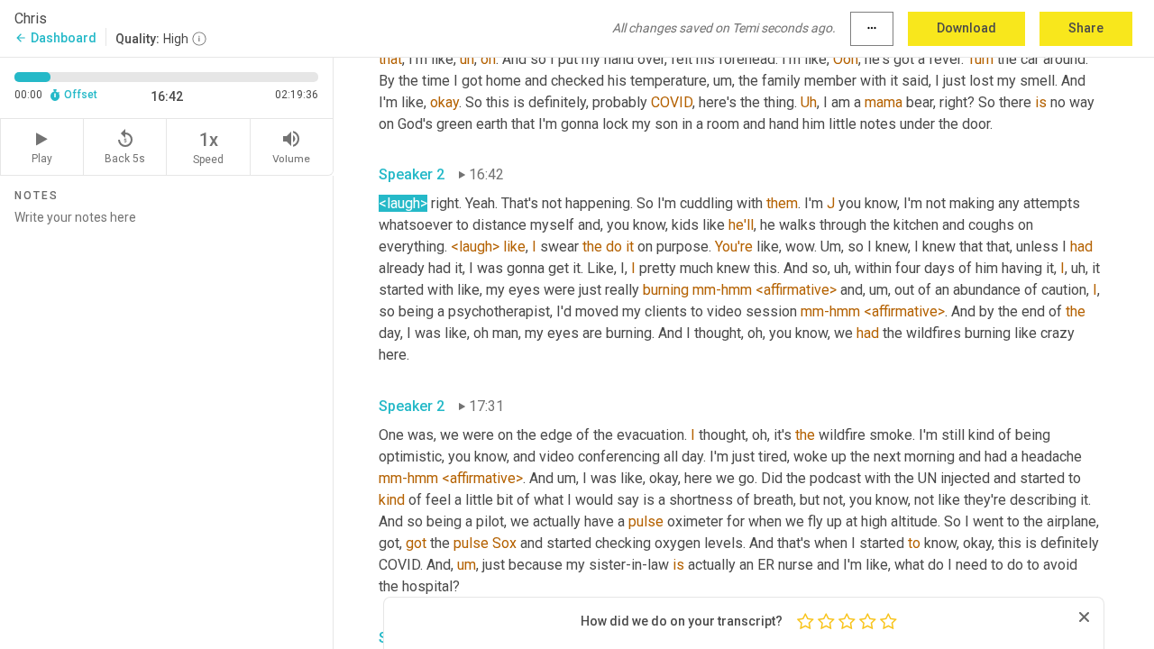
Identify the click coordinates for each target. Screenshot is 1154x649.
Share (1086, 28)
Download (966, 28)
